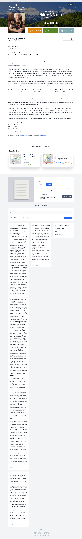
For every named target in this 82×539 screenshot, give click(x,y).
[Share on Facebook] (45, 23)
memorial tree (23, 135)
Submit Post (68, 217)
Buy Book (49, 184)
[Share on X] (48, 23)
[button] (15, 158)
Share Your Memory (67, 196)
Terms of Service (44, 533)
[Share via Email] (53, 23)
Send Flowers (67, 162)
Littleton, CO (26, 162)
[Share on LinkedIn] (51, 23)
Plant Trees (30, 164)
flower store (43, 135)
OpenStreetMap (42, 535)
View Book (42, 184)
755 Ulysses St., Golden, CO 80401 (64, 159)
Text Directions (58, 162)
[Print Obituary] (56, 23)
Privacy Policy (37, 533)
